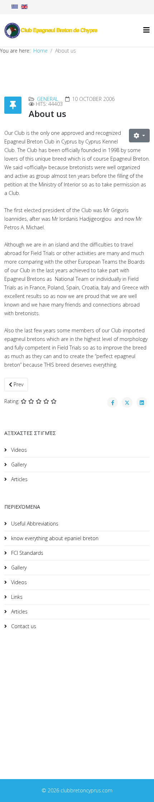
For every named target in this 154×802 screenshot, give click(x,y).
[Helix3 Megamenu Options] (146, 29)
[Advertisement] (58, 696)
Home (40, 50)
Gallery (18, 464)
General (47, 99)
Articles (19, 479)
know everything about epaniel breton (54, 538)
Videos (18, 449)
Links (16, 596)
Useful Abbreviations (34, 523)
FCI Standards (26, 552)
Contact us (23, 626)
